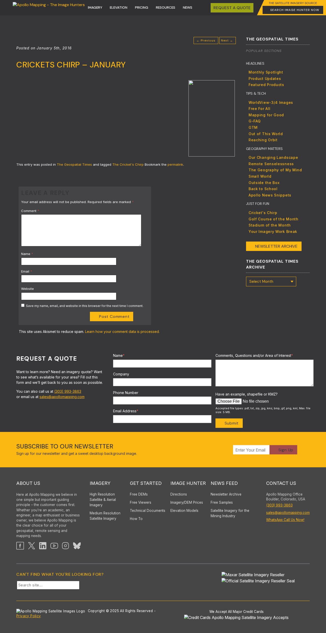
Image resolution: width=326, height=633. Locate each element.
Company (121, 374)
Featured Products (266, 84)
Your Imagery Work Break (273, 231)
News (187, 7)
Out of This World (266, 134)
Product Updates (265, 78)
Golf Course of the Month (273, 219)
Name (27, 254)
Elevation (118, 7)
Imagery (95, 7)
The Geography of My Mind (275, 170)
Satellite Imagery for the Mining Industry (230, 513)
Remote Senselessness (271, 164)
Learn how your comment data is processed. (122, 331)
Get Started (146, 483)
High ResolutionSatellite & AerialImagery (103, 499)
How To (136, 519)
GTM (253, 127)
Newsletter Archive (276, 246)
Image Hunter (188, 483)
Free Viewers (140, 502)
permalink (175, 164)
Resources (165, 7)
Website (27, 289)
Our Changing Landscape (273, 157)
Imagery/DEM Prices (186, 502)
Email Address (125, 411)
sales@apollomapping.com (62, 397)
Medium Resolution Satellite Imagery (105, 516)
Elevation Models (184, 511)
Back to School (263, 189)
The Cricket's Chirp (128, 164)
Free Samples (222, 502)
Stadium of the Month (270, 225)
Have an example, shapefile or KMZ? (246, 394)
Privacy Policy (28, 616)
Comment (30, 211)
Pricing (141, 7)
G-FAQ (255, 121)
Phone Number (125, 392)
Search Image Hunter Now (294, 10)
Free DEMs (139, 494)
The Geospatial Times (74, 164)
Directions (178, 494)
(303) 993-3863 (67, 391)
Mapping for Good (266, 115)
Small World (260, 176)
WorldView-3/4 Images (271, 102)
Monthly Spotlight (266, 72)
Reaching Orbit (263, 140)
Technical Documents (147, 511)
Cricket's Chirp (263, 212)
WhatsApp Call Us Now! (285, 520)
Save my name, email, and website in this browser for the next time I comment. (84, 306)
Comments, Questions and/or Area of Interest (254, 355)
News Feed (224, 483)
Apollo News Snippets (270, 195)
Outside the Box (264, 182)
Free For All (259, 108)
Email (26, 271)
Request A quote (232, 7)
